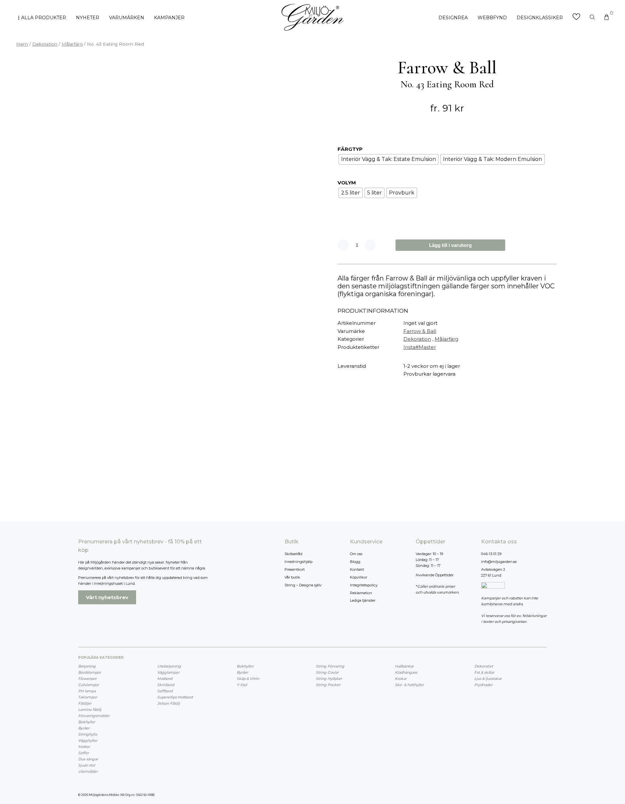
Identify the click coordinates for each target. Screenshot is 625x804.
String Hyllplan (329, 678)
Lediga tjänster (362, 600)
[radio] (388, 159)
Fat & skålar (484, 672)
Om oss (356, 554)
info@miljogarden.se (499, 561)
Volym (347, 182)
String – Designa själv (303, 585)
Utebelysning (169, 666)
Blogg (355, 561)
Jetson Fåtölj (168, 703)
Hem (22, 44)
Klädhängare (406, 672)
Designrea (453, 18)
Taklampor (87, 697)
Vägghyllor (87, 740)
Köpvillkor (358, 577)
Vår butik (292, 577)
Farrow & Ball (419, 331)
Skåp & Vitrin (248, 678)
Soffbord (165, 691)
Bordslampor (89, 672)
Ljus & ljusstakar (488, 678)
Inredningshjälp (298, 561)
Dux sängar (88, 759)
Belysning (87, 666)
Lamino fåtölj (89, 709)
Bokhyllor (86, 722)
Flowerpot (87, 678)
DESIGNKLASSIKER (540, 18)
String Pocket (328, 684)
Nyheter (87, 18)
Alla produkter (43, 18)
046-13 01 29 (491, 554)
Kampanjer (169, 18)
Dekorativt (483, 666)
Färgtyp (350, 149)
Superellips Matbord (175, 697)
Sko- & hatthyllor (409, 684)
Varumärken (126, 18)
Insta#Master (419, 347)
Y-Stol (242, 684)
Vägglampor (168, 672)
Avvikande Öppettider (434, 575)
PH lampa (87, 691)
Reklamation (361, 593)
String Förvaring (330, 666)
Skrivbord (165, 684)
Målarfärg (72, 44)
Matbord (164, 678)
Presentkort (295, 569)
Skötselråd (293, 554)
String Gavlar (327, 672)
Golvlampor (88, 684)
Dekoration (44, 44)
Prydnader (483, 684)
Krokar (401, 678)
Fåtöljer (84, 703)
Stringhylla (87, 734)
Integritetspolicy (364, 585)
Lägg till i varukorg (450, 245)
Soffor (83, 753)
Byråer (84, 728)
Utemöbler (88, 771)
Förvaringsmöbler (94, 715)
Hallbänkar (404, 666)
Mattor (84, 746)
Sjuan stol (86, 765)
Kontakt (357, 569)
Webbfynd (492, 18)
